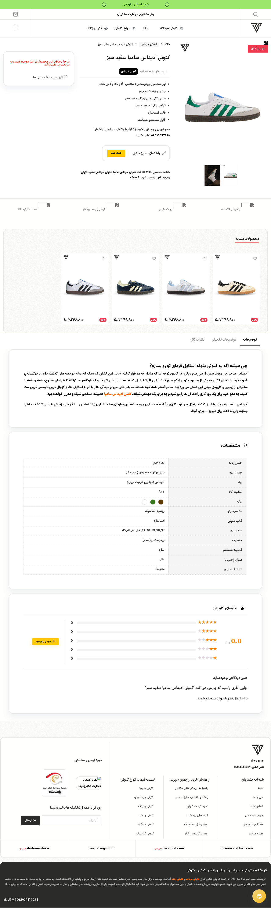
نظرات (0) (197, 339)
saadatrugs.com (102, 848)
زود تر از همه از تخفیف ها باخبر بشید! (75, 807)
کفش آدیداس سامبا (117, 394)
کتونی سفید (154, 177)
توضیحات (250, 339)
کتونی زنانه (178, 879)
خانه (167, 44)
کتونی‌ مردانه (193, 879)
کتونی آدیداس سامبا (124, 172)
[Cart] (15, 14)
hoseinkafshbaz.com (237, 848)
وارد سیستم (213, 698)
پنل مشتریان (146, 14)
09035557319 (160, 136)
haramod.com (173, 848)
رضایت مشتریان (126, 14)
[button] (255, 14)
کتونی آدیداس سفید (100, 172)
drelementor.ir (38, 848)
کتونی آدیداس (149, 44)
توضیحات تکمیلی (224, 339)
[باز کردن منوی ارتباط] (259, 896)
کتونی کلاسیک (138, 177)
